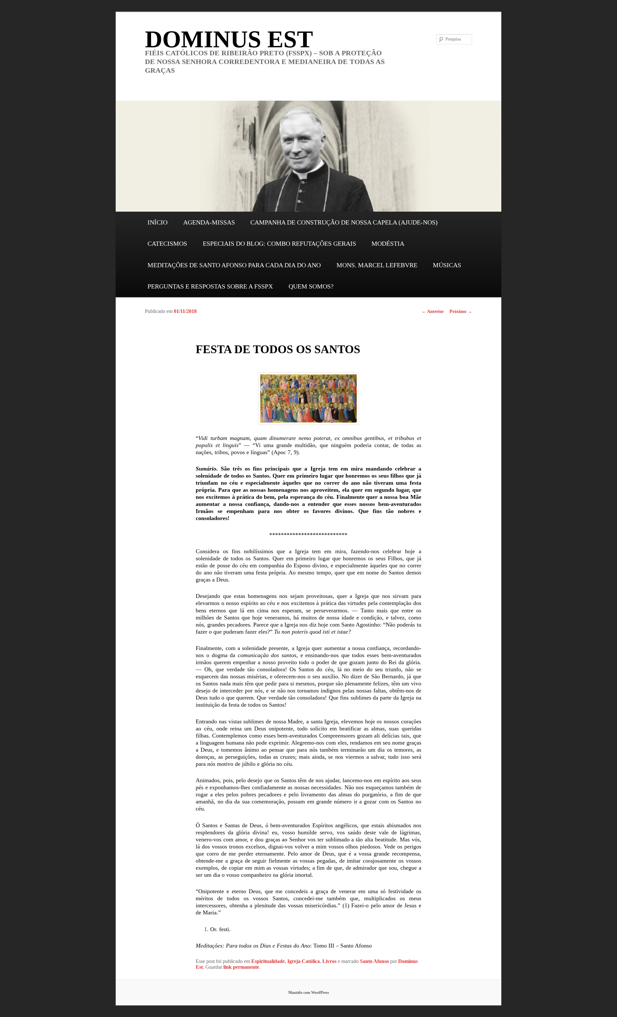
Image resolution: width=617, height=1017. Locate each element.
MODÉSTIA (387, 243)
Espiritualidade (268, 961)
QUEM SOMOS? (311, 286)
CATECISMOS (167, 243)
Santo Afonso (374, 961)
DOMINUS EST (229, 39)
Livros (329, 961)
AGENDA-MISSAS (209, 222)
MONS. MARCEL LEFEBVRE (376, 265)
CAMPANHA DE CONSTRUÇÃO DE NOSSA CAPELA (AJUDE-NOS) (344, 222)
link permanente (241, 967)
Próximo (461, 311)
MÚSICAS (447, 265)
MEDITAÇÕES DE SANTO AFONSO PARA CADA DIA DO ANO (234, 265)
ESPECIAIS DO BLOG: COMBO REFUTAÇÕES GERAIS (279, 243)
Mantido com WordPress (308, 992)
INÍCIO (157, 222)
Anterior (433, 311)
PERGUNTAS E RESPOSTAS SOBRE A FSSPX (210, 286)
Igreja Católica (303, 961)
